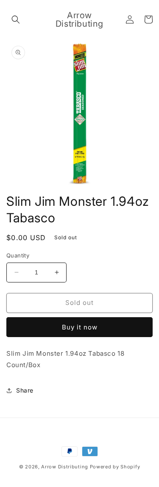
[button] (15, 19)
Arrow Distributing (64, 467)
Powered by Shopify (115, 467)
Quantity (17, 255)
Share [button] (24, 390)
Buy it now (80, 327)
